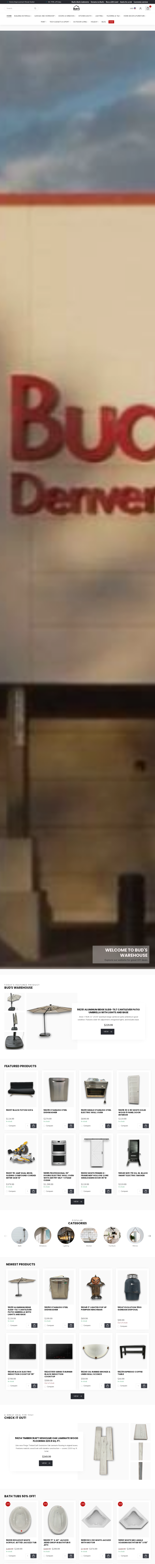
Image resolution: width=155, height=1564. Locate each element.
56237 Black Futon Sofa (19, 1110)
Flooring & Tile (113, 16)
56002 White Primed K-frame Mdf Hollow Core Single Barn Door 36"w (94, 1175)
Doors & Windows (67, 16)
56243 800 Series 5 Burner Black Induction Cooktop (58, 1374)
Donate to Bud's (97, 2)
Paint (43, 22)
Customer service (141, 2)
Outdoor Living (80, 22)
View (106, 1031)
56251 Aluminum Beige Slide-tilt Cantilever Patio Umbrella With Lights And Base (20, 1311)
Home (9, 16)
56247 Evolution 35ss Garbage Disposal (129, 1308)
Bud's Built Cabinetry (80, 2)
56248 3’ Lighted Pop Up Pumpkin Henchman (94, 1308)
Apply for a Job (126, 2)
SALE (111, 22)
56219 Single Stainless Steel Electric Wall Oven (96, 1111)
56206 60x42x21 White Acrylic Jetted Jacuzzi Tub (21, 1541)
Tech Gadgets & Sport (59, 22)
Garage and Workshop (44, 16)
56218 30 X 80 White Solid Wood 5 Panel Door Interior (132, 1112)
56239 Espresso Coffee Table (130, 1373)
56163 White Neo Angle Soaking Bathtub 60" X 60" (133, 1541)
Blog (104, 22)
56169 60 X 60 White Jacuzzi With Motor (96, 1541)
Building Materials (22, 16)
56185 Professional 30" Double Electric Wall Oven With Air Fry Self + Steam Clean (59, 1177)
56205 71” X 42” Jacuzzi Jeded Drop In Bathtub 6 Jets (57, 1542)
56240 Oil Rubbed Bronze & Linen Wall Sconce (95, 1373)
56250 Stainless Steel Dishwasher (56, 1308)
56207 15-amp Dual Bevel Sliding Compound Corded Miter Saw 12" (21, 1175)
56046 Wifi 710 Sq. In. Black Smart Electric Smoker (133, 1174)
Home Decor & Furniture (134, 16)
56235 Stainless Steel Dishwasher (55, 1111)
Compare (12, 1126)
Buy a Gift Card (112, 2)
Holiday (94, 22)
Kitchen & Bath (85, 16)
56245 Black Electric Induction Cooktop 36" (21, 1373)
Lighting (99, 16)
